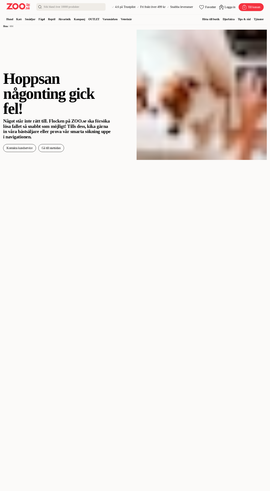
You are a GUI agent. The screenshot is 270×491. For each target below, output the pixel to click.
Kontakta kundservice (20, 148)
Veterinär (126, 19)
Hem (5, 26)
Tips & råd (244, 19)
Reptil (51, 19)
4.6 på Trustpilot (125, 6)
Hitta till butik (211, 19)
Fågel (42, 19)
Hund (9, 19)
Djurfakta (229, 19)
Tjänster (259, 19)
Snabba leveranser (181, 6)
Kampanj (79, 19)
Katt (19, 19)
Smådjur (30, 19)
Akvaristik (64, 19)
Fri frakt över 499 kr (152, 6)
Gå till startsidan (51, 148)
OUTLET (93, 19)
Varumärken (110, 19)
